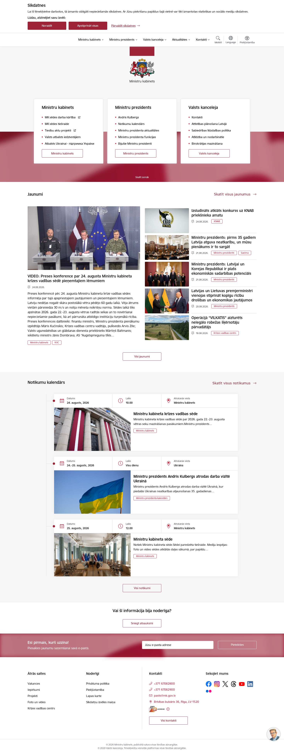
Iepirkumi (34, 690)
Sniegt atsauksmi (142, 623)
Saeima (245, 252)
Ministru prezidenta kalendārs (152, 498)
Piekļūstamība (95, 690)
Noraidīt (47, 25)
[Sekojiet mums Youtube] (242, 684)
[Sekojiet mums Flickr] (209, 691)
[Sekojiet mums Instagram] (217, 684)
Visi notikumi (142, 588)
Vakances (34, 683)
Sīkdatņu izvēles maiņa (100, 702)
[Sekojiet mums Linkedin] (250, 684)
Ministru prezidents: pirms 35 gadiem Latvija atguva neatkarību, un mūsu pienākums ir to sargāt (223, 242)
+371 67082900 (164, 689)
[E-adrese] (157, 709)
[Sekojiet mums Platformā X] (225, 684)
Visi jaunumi (142, 356)
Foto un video (37, 702)
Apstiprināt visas (87, 25)
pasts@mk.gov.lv (165, 695)
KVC (57, 342)
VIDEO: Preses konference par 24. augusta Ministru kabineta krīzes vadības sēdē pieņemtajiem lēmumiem (80, 278)
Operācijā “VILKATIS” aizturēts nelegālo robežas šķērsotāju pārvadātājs (216, 322)
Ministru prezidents (135, 153)
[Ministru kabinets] (48, 39)
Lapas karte (93, 696)
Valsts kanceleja (209, 153)
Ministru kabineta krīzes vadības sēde (165, 413)
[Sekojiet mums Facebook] (209, 684)
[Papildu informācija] (168, 709)
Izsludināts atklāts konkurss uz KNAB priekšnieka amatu (222, 213)
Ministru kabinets (62, 153)
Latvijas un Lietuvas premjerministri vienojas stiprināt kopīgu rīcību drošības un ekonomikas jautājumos (222, 295)
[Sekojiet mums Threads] (233, 684)
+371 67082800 (164, 683)
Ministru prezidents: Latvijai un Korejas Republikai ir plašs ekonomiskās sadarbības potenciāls (221, 269)
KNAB (217, 221)
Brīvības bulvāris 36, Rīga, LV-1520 (176, 702)
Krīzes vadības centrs (225, 333)
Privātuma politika (97, 683)
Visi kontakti (168, 720)
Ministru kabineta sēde (153, 539)
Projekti (32, 696)
